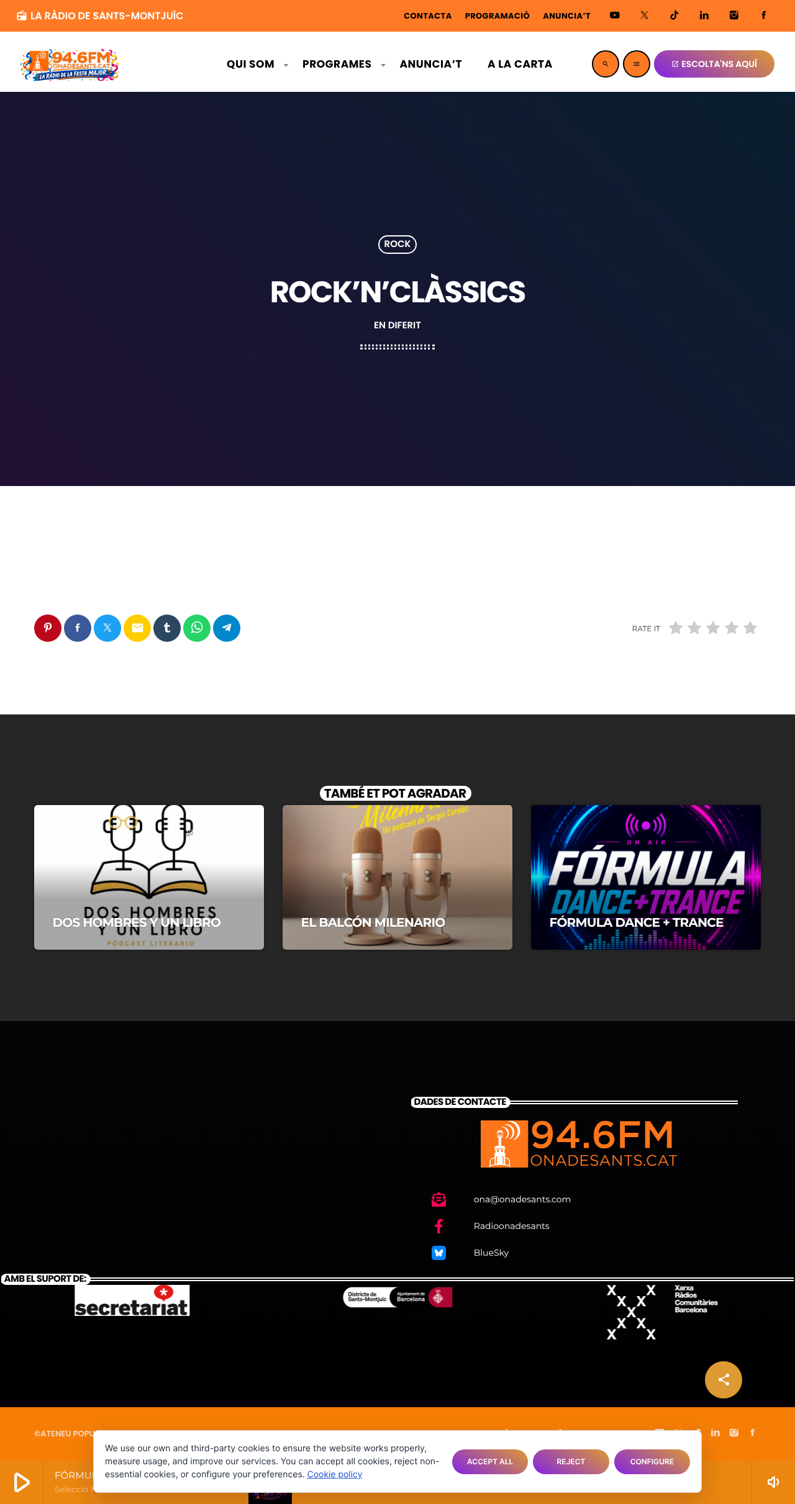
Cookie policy (335, 1474)
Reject (571, 1461)
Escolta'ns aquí (714, 64)
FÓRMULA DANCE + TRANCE (637, 923)
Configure (652, 1461)
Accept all (490, 1461)
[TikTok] (674, 16)
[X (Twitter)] (645, 16)
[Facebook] (764, 16)
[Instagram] (734, 16)
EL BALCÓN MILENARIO (373, 923)
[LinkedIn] (704, 16)
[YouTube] (615, 16)
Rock (397, 244)
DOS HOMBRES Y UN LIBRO (136, 923)
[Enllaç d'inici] (70, 64)
